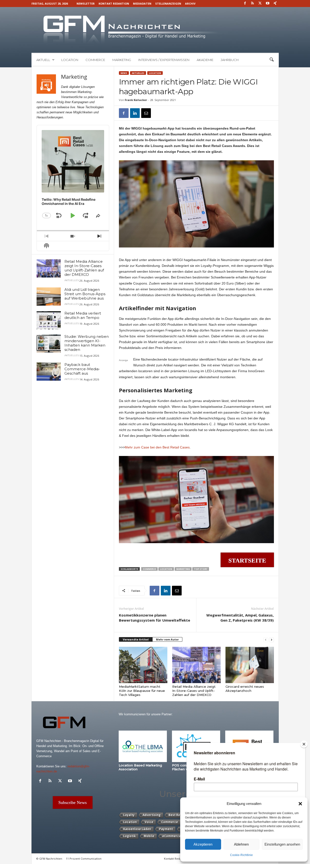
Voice (149, 822)
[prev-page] (265, 639)
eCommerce (171, 836)
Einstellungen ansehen (282, 844)
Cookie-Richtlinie (241, 855)
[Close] (304, 744)
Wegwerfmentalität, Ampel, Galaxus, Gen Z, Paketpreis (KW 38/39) (240, 618)
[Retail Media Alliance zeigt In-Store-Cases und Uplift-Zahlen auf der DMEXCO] (196, 665)
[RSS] (253, 3)
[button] (300, 803)
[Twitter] (260, 3)
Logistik (129, 836)
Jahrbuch (230, 60)
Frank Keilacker (136, 100)
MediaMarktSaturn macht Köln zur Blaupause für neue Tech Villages (142, 691)
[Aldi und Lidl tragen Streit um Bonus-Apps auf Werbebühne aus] (49, 296)
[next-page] (271, 639)
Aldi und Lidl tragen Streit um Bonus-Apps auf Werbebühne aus (84, 294)
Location (69, 60)
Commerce (95, 60)
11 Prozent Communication (83, 858)
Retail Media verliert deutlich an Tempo (82, 315)
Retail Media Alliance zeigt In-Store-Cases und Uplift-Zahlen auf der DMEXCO (194, 691)
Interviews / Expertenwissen (163, 60)
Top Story (200, 569)
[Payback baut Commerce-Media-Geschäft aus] (49, 372)
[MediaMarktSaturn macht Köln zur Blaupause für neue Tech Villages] (143, 665)
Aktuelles (138, 73)
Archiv (190, 3)
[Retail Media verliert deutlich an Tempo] (49, 320)
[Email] (146, 113)
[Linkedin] (135, 113)
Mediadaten (142, 3)
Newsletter (86, 3)
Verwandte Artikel (136, 639)
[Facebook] (245, 3)
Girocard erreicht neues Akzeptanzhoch (244, 689)
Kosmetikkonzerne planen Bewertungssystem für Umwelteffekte (154, 618)
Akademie (205, 60)
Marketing (121, 60)
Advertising (152, 815)
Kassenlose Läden (137, 829)
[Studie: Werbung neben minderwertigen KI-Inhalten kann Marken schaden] (49, 343)
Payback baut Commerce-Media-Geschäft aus (82, 369)
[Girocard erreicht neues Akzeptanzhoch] (249, 665)
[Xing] (275, 3)
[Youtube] (268, 3)
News (124, 73)
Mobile (149, 836)
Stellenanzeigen (168, 3)
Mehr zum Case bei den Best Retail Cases (157, 447)
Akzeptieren (203, 844)
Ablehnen (241, 844)
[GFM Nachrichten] (155, 30)
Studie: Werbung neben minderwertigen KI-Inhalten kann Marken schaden (86, 343)
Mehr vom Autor (167, 639)
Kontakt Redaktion (114, 3)
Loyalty (129, 815)
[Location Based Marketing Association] (143, 746)
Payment (166, 829)
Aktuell (43, 60)
